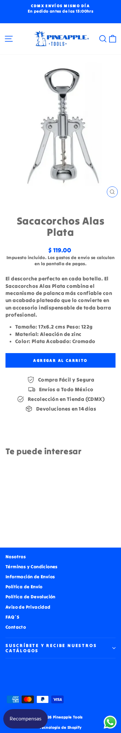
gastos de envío (73, 257)
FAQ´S (12, 617)
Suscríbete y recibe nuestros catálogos (51, 648)
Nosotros (15, 557)
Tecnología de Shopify (60, 727)
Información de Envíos (30, 577)
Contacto (15, 627)
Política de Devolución (30, 597)
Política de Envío (24, 587)
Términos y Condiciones (31, 567)
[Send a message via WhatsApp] (110, 722)
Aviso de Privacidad (28, 607)
